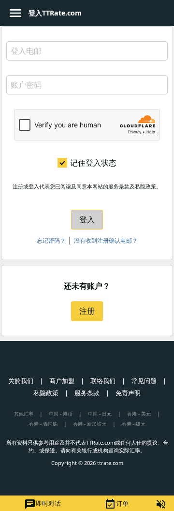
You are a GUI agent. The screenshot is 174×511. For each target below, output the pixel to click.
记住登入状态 (93, 163)
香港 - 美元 (139, 413)
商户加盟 (61, 380)
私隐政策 (45, 392)
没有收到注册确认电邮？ (106, 240)
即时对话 (42, 504)
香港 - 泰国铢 (43, 423)
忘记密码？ (51, 240)
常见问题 (144, 380)
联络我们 (103, 380)
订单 (116, 504)
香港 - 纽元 (133, 423)
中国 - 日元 (100, 413)
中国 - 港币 (60, 413)
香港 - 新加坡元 (89, 423)
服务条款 (87, 392)
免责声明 (128, 392)
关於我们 (20, 380)
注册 (87, 311)
